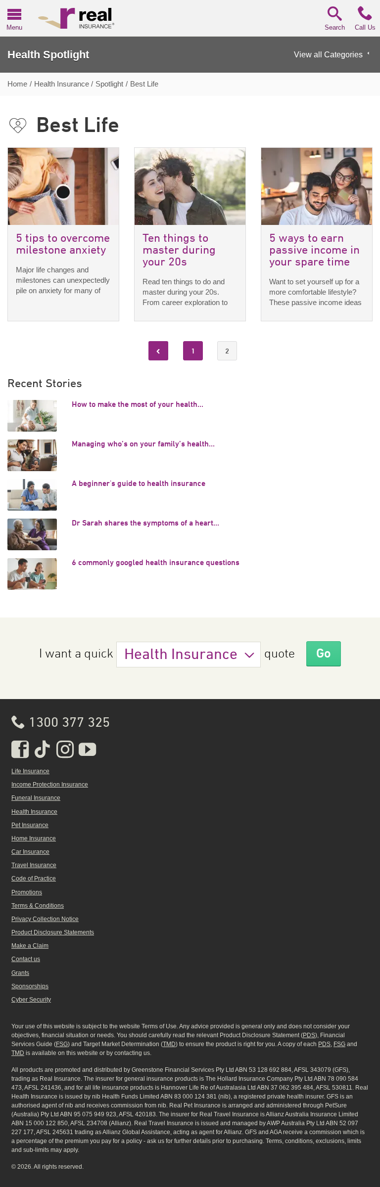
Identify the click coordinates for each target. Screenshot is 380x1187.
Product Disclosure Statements (52, 932)
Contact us (25, 959)
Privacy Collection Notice (45, 919)
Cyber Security (31, 999)
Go (323, 653)
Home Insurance (33, 838)
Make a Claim (29, 945)
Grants (20, 972)
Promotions (26, 892)
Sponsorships (29, 986)
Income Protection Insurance (49, 784)
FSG (62, 1044)
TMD (169, 1044)
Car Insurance (30, 851)
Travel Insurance (33, 865)
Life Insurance (30, 771)
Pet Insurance (29, 825)
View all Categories (328, 54)
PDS (309, 1035)
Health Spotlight (48, 54)
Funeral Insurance (35, 797)
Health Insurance (181, 655)
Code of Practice (33, 878)
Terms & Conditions (37, 905)
